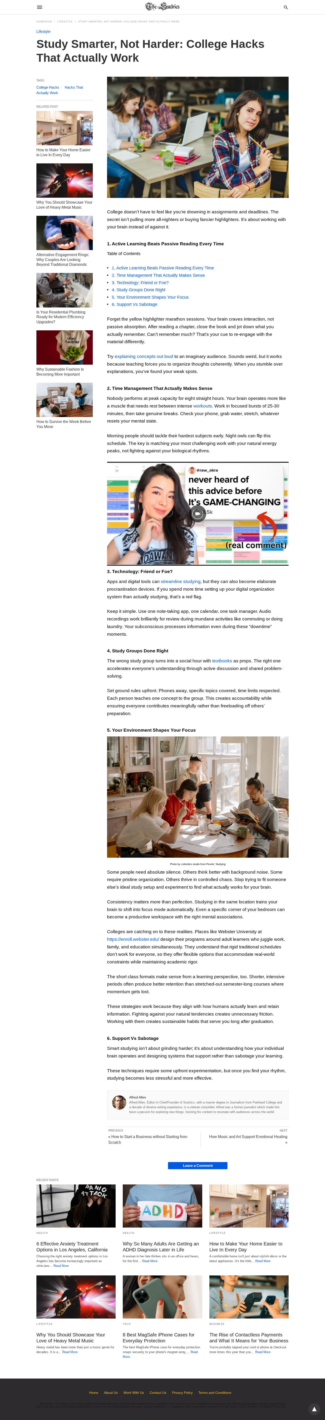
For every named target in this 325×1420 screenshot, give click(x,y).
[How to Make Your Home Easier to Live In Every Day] (64, 128)
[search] (286, 7)
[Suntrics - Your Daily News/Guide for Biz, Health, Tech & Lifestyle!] (162, 7)
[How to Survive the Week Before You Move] (64, 400)
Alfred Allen (137, 1097)
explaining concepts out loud (144, 356)
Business (217, 1324)
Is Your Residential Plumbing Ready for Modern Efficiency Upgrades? (60, 317)
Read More (61, 1266)
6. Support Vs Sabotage (134, 304)
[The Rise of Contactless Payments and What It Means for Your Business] (249, 1297)
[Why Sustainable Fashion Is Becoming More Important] (64, 347)
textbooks (222, 660)
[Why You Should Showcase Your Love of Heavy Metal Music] (64, 180)
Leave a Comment (198, 1165)
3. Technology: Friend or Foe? (140, 282)
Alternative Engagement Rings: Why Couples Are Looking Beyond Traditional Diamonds (62, 260)
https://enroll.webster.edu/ (133, 939)
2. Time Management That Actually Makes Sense (158, 275)
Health (42, 1233)
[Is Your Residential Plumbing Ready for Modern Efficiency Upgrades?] (64, 290)
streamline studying (181, 581)
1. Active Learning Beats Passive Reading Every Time (163, 268)
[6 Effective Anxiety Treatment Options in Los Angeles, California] (76, 1206)
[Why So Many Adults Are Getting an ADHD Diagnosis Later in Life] (162, 1206)
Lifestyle (65, 21)
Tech (127, 1324)
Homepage (44, 21)
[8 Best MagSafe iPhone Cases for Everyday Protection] (162, 1297)
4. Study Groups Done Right (138, 289)
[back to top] (314, 1409)
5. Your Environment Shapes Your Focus (150, 297)
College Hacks (47, 87)
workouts (202, 405)
